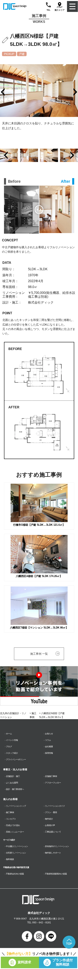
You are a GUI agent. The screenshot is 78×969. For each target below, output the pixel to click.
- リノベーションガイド (54, 806)
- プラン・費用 (50, 812)
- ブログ (8, 746)
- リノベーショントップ (15, 806)
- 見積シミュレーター (14, 832)
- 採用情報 (48, 753)
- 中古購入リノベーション (16, 846)
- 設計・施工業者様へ (14, 789)
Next (72, 155)
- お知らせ (48, 734)
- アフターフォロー (52, 783)
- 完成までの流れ (12, 825)
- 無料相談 (9, 859)
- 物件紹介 (48, 819)
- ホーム (8, 734)
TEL (48, 10)
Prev (6, 155)
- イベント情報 (11, 740)
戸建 (22, 54)
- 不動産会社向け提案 (14, 874)
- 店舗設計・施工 (12, 776)
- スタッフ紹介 (11, 753)
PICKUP (9, 54)
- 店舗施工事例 (50, 776)
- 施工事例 (9, 812)
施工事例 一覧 (39, 653)
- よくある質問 (11, 783)
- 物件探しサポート (52, 853)
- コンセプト (10, 819)
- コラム (47, 740)
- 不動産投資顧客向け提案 (55, 874)
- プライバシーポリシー (15, 759)
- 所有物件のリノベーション (56, 846)
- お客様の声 (49, 825)
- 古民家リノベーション (15, 853)
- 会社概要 (48, 746)
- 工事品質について (52, 832)
